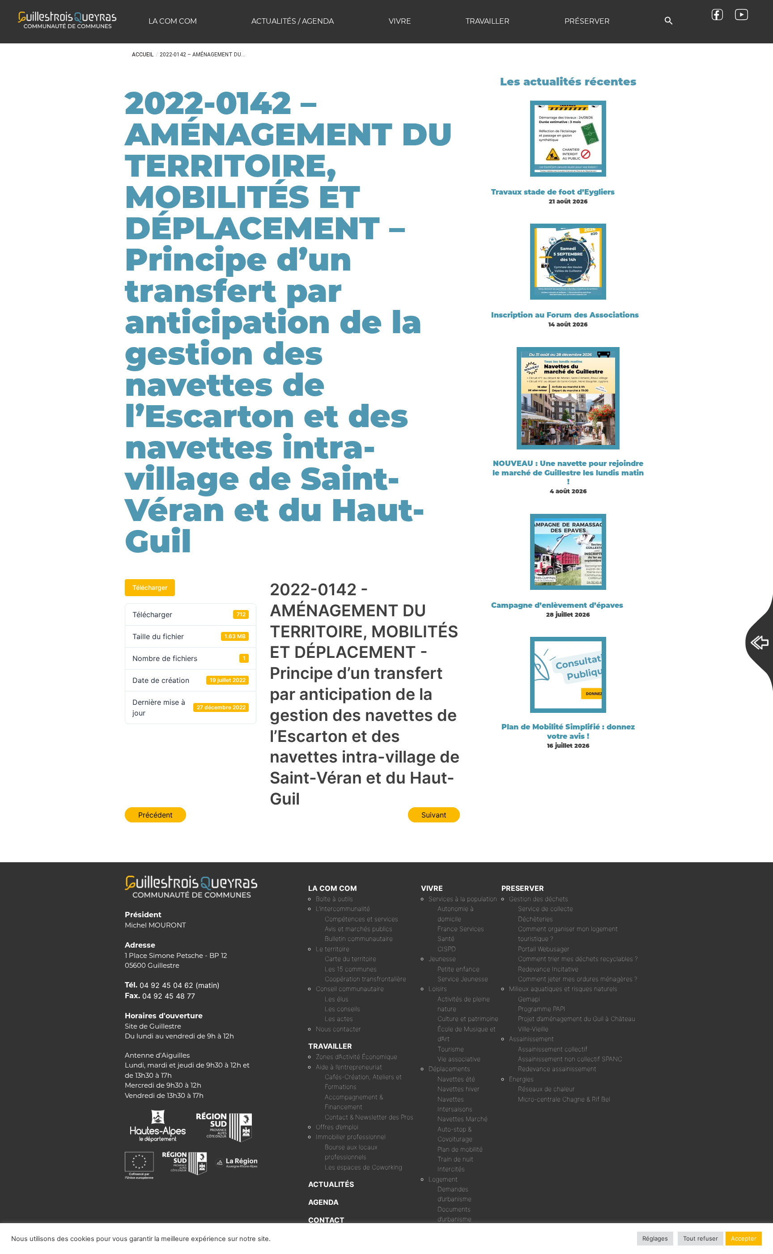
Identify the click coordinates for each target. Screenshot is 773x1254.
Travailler (488, 21)
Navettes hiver (458, 1089)
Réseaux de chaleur (546, 1089)
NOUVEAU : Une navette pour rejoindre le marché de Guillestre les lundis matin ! (568, 473)
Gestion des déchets (538, 898)
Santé (445, 938)
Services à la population (463, 898)
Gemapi (529, 999)
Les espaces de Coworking (363, 1167)
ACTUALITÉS (331, 1184)
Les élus (336, 999)
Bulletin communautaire (359, 938)
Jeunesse (442, 958)
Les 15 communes (351, 969)
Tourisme (450, 1049)
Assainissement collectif (552, 1049)
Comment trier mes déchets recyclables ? (578, 958)
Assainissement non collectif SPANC (570, 1059)
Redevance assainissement (557, 1068)
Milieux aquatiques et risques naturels (563, 988)
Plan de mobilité (460, 1149)
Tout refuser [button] (700, 1238)
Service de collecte (545, 908)
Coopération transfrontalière (365, 979)
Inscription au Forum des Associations (565, 315)
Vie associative (458, 1059)
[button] (668, 21)
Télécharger (149, 587)
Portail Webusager (543, 949)
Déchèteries (535, 919)
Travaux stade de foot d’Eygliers (553, 192)
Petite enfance (458, 969)
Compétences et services (361, 919)
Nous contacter (338, 1029)
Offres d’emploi (337, 1127)
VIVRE (432, 888)
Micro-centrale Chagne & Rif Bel (564, 1099)
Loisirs (438, 988)
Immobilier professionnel (351, 1136)
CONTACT (326, 1220)
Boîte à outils (334, 898)
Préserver (587, 21)
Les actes (339, 1018)
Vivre (400, 21)
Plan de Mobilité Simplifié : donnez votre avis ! (568, 732)
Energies (521, 1079)
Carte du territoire (350, 958)
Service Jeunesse (462, 979)
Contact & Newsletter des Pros (369, 1117)
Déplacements (449, 1068)
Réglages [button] (655, 1238)
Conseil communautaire (350, 988)
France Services (460, 928)
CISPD (446, 949)
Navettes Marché (462, 1119)
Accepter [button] (743, 1238)
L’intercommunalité (343, 908)
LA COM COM (332, 888)
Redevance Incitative (548, 969)
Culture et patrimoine (467, 1018)
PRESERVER (522, 888)
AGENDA (323, 1202)
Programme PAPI (541, 1009)
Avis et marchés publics (358, 928)
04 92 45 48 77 (168, 995)
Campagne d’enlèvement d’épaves (557, 605)
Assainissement (531, 1038)
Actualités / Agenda (292, 21)
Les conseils (342, 1009)
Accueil (142, 54)
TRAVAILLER (330, 1046)
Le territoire (332, 949)
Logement (443, 1179)
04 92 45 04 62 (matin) (180, 985)
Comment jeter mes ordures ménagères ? (577, 979)
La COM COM (173, 21)
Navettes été (456, 1079)
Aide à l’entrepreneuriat (349, 1067)
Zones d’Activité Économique (356, 1056)
